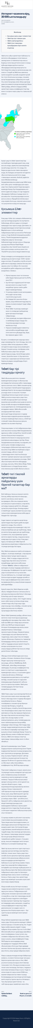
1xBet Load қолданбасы (15, 41)
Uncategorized (5, 20)
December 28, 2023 (8, 22)
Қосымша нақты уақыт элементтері (19, 36)
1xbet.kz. (10, 565)
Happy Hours (19, 1018)
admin (3, 23)
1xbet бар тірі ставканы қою (16, 38)
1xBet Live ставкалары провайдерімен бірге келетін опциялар (16, 45)
